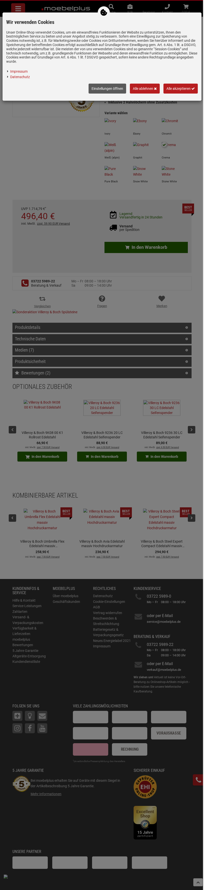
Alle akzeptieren (178, 89)
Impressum (19, 71)
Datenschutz (20, 77)
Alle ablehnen (143, 89)
